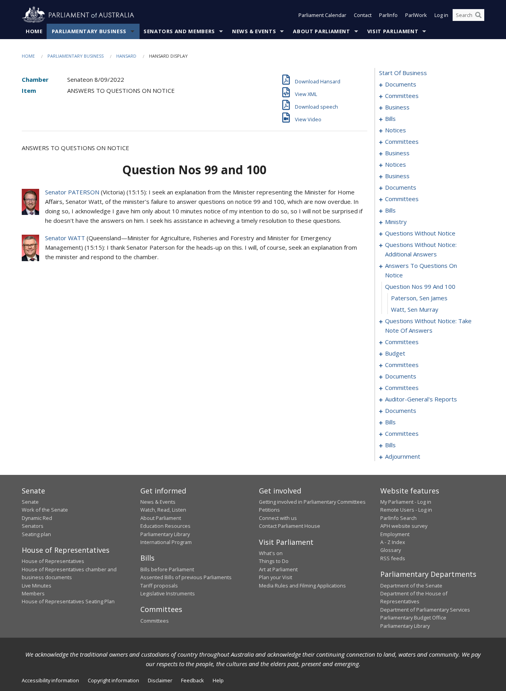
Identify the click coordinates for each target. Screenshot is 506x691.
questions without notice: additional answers (421, 249)
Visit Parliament (392, 31)
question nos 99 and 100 (420, 286)
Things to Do (274, 561)
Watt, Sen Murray (414, 309)
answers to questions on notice (421, 270)
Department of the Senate (411, 585)
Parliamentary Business (89, 31)
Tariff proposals (159, 585)
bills (390, 118)
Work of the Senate (45, 509)
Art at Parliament (278, 569)
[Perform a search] (478, 15)
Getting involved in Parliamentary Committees (312, 501)
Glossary (390, 550)
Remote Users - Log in (406, 509)
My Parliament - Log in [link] (405, 501)
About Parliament (321, 31)
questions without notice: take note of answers (428, 325)
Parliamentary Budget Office (413, 617)
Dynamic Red (37, 518)
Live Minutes (36, 585)
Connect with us (278, 518)
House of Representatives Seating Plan (68, 601)
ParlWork (416, 15)
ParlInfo (388, 15)
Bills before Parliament (167, 569)
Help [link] (218, 680)
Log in (441, 15)
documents (400, 84)
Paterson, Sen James (419, 298)
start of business (403, 73)
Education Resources (165, 525)
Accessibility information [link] (50, 680)
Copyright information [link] (113, 680)
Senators (32, 525)
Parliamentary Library (165, 534)
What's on (271, 553)
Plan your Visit (275, 577)
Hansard (126, 56)
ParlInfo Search (398, 518)
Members (33, 593)
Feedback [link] (192, 680)
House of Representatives (53, 561)
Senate (30, 501)
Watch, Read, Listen (163, 509)
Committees (154, 620)
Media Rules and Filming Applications (302, 585)
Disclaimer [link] (160, 680)
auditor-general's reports (421, 399)
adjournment (402, 456)
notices (395, 130)
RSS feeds (392, 558)
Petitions (269, 509)
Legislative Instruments (167, 593)
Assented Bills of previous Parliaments (186, 577)
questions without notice (420, 233)
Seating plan (36, 534)
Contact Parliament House (289, 525)
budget (395, 353)
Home (34, 31)
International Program (166, 542)
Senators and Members (179, 31)
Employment (395, 534)
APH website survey (403, 525)
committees (402, 96)
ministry (396, 222)
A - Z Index (392, 542)
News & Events (254, 31)
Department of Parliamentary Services (425, 609)
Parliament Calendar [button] (322, 15)
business (397, 107)
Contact (363, 15)
